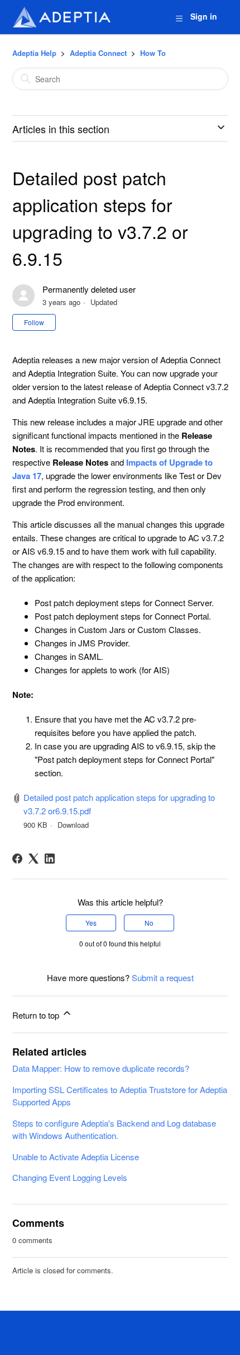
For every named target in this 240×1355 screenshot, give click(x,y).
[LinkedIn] (50, 859)
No (149, 922)
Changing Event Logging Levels (69, 1177)
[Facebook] (17, 859)
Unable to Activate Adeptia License (75, 1156)
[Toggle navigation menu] (179, 17)
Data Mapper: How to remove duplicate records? (100, 1068)
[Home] (61, 17)
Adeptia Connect (98, 53)
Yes (91, 922)
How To (153, 53)
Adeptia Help (34, 53)
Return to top (36, 1015)
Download (73, 824)
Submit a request (163, 977)
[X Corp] (33, 859)
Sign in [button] (203, 16)
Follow (34, 322)
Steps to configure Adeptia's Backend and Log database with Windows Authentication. (114, 1129)
